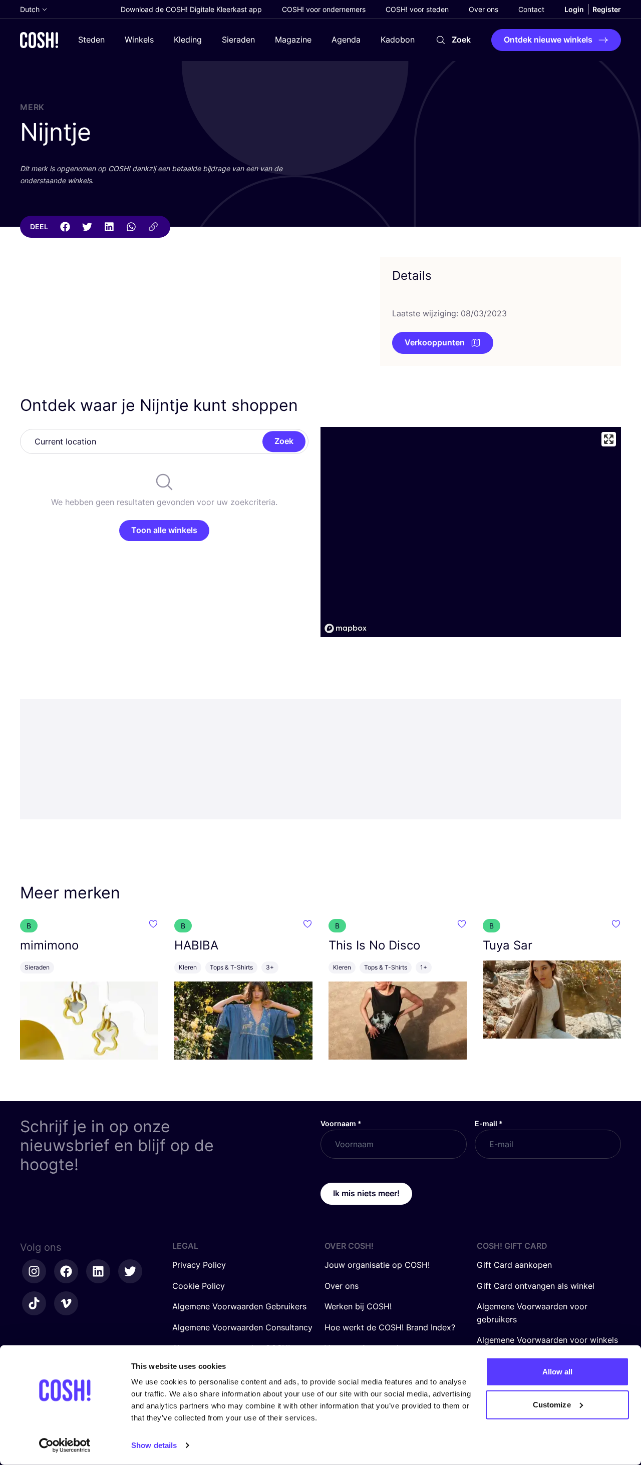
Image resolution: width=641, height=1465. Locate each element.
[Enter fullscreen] (608, 439)
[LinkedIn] (109, 227)
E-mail (489, 1123)
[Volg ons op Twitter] (130, 1271)
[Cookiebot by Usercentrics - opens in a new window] (65, 1445)
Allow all (557, 1371)
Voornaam (341, 1123)
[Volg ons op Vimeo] (66, 1303)
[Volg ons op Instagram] (34, 1271)
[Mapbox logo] (346, 628)
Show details (154, 1445)
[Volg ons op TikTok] (34, 1303)
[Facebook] (65, 227)
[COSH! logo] (39, 40)
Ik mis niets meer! (366, 1193)
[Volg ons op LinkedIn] (98, 1271)
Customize (552, 1404)
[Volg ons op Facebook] (66, 1271)
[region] (470, 532)
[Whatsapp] (131, 227)
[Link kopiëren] (153, 227)
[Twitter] (87, 227)
